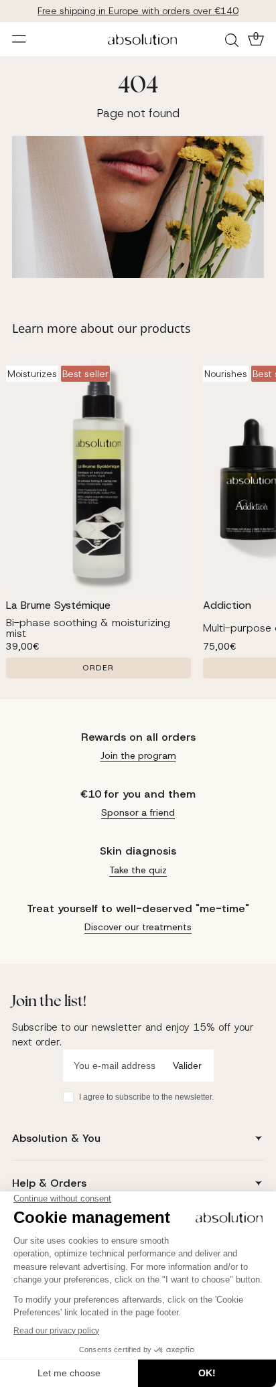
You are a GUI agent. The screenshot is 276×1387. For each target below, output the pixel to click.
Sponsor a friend (138, 812)
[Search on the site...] (233, 39)
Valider (187, 1065)
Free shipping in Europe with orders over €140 (138, 11)
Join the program (138, 755)
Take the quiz (138, 870)
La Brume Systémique (58, 605)
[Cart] (254, 38)
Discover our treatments (138, 927)
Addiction (227, 605)
